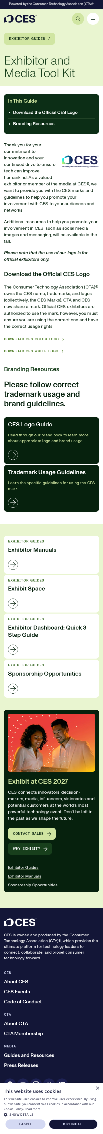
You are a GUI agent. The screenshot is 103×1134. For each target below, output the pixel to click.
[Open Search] (78, 19)
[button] (51, 1114)
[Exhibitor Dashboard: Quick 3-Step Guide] (51, 636)
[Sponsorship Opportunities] (51, 678)
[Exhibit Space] (51, 594)
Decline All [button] (73, 1124)
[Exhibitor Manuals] (51, 555)
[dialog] (51, 1108)
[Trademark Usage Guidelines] (51, 488)
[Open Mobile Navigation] (93, 19)
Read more (33, 1109)
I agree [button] (25, 1124)
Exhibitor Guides (27, 39)
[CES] (20, 19)
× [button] (97, 1088)
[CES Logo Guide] (51, 440)
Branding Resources (33, 124)
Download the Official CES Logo (45, 112)
